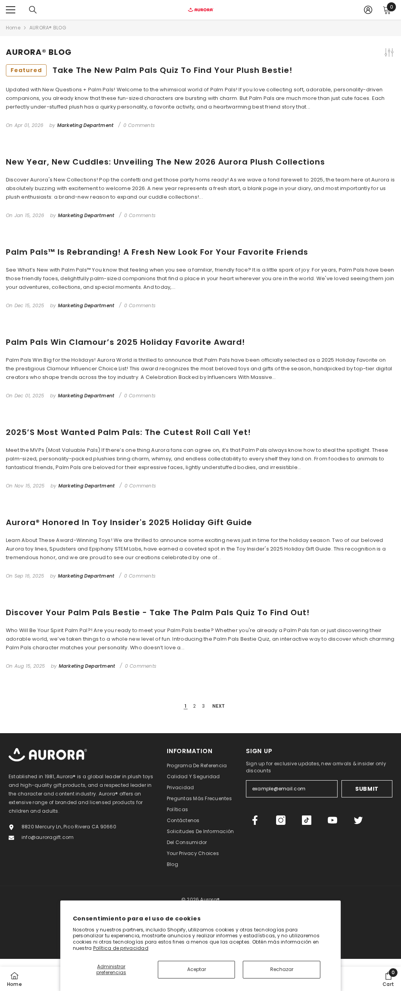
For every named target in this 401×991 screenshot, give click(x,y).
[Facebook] (255, 820)
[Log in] (368, 10)
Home (13, 27)
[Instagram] (281, 820)
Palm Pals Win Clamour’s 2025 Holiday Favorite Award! (125, 342)
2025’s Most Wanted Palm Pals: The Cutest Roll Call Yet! (128, 432)
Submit (367, 789)
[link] (388, 978)
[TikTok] (307, 820)
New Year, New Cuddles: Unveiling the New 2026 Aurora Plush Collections (165, 162)
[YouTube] (332, 820)
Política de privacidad (120, 948)
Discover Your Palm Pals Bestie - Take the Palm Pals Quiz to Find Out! (158, 612)
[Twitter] (358, 820)
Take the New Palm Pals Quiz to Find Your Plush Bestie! (152, 70)
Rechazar (281, 969)
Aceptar (196, 969)
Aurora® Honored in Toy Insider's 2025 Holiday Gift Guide (129, 522)
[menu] (10, 9)
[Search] (33, 9)
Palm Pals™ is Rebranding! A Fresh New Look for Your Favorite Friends (157, 252)
